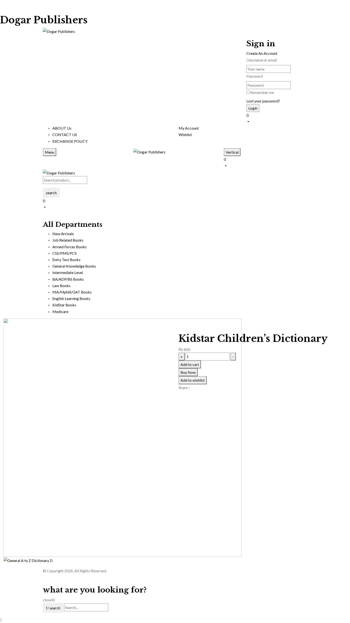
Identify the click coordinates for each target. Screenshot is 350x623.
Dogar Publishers (43, 20)
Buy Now (188, 372)
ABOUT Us (61, 128)
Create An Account (261, 53)
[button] (276, 118)
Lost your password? (263, 101)
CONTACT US (64, 134)
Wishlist (185, 134)
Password (254, 76)
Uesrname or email (261, 60)
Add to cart (189, 364)
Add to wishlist (192, 380)
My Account (189, 128)
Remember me (262, 92)
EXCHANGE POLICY (70, 141)
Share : (184, 387)
